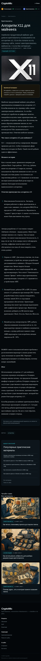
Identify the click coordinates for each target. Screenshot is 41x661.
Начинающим (8, 552)
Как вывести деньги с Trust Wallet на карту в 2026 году (18, 460)
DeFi (2, 624)
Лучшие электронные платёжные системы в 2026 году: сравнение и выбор (18, 456)
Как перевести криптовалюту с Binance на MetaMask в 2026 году (19, 465)
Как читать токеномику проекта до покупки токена (20, 524)
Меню (38, 3)
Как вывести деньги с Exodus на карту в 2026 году (17, 473)
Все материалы (7, 480)
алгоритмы (11, 433)
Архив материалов (6, 635)
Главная (3, 16)
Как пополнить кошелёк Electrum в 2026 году (15, 469)
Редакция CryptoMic (8, 51)
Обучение (4, 621)
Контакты (4, 648)
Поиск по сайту (7, 482)
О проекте (4, 645)
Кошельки (4, 627)
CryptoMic (6, 3)
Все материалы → (8, 496)
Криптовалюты (12, 16)
